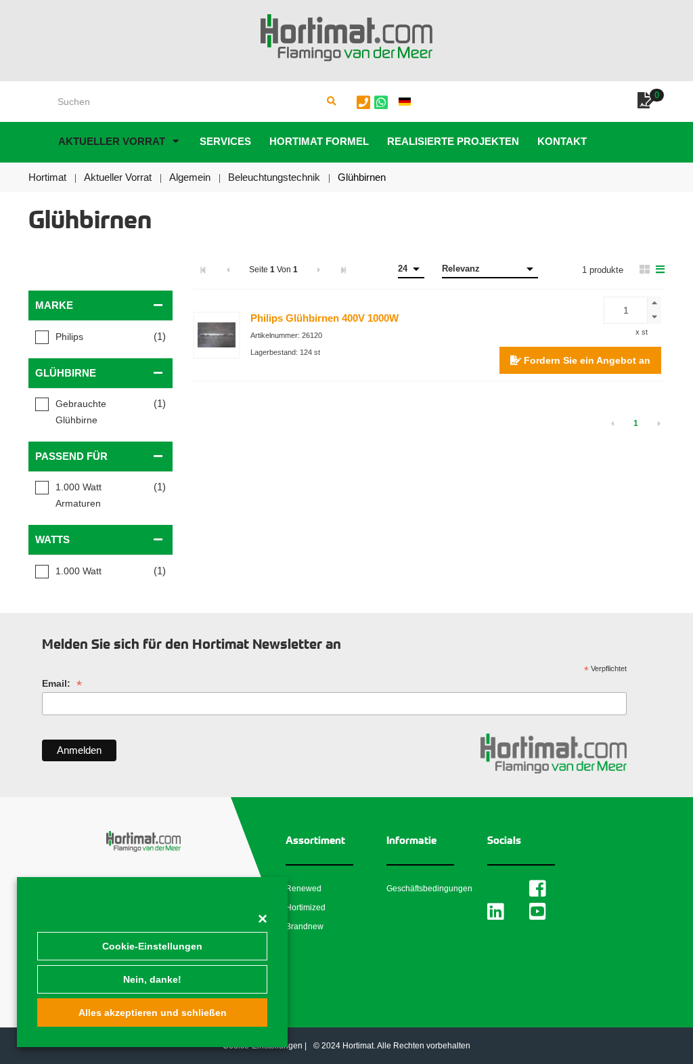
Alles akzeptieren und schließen (153, 1012)
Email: (62, 683)
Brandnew (304, 926)
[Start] (346, 38)
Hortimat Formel (319, 141)
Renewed (303, 888)
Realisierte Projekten (453, 141)
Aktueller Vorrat (111, 141)
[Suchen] (331, 101)
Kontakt (562, 141)
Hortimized (306, 907)
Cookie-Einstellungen (152, 946)
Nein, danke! (152, 979)
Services (225, 141)
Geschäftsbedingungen (429, 888)
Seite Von (273, 269)
